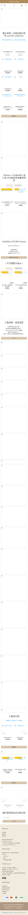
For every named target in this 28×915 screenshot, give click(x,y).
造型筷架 (8, 268)
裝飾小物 (14, 720)
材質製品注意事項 (6, 888)
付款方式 (4, 854)
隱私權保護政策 (5, 912)
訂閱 (14, 821)
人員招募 (4, 893)
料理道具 (18, 185)
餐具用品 (9, 185)
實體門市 (4, 834)
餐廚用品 (8, 720)
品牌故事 (4, 832)
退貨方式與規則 (5, 889)
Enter (14, 338)
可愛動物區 (18, 268)
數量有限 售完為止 (14, 257)
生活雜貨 (19, 720)
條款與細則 (4, 886)
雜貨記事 (4, 836)
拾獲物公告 (4, 891)
